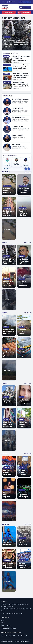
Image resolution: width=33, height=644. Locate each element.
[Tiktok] (18, 635)
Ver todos (6, 168)
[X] (26, 635)
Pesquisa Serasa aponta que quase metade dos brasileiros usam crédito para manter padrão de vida (24, 354)
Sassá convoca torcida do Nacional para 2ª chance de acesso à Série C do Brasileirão (15, 44)
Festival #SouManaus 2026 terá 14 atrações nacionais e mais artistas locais (8, 472)
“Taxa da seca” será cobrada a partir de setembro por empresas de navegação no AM (24, 213)
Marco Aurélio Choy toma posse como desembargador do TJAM (24, 191)
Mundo (4, 383)
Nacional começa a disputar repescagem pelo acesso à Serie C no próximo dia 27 (24, 565)
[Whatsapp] (22, 635)
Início (2, 620)
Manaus (5, 242)
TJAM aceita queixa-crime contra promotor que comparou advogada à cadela (24, 261)
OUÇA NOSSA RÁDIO (25, 2)
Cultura (5, 454)
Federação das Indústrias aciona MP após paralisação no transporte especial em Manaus (8, 283)
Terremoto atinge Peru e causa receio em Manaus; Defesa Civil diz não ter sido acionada (8, 402)
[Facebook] (10, 635)
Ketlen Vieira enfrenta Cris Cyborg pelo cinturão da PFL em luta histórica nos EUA (8, 565)
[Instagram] (2, 635)
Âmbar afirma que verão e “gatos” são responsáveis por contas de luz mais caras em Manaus (21, 58)
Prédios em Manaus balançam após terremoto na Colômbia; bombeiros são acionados (24, 424)
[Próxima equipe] (28, 168)
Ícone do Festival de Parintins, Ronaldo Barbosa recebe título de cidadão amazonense (23, 472)
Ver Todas (27, 172)
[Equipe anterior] (25, 168)
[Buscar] (19, 12)
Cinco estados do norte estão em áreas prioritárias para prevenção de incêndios (8, 331)
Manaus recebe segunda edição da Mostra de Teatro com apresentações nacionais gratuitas (8, 495)
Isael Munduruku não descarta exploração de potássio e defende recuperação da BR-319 (21, 75)
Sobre (3, 623)
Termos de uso (5, 625)
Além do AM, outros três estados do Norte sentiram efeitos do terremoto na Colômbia (8, 424)
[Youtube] (14, 635)
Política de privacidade (8, 628)
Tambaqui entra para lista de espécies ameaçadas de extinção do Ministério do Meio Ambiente (24, 331)
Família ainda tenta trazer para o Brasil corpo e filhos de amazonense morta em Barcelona (24, 402)
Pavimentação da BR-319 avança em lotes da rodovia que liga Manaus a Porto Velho (8, 213)
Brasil (4, 313)
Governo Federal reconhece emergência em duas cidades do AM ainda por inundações (21, 84)
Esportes (6, 524)
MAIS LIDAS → (26, 12)
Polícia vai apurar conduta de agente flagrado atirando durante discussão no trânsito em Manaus (23, 283)
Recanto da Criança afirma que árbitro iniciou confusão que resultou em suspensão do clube (24, 543)
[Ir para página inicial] (5, 7)
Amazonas (6, 172)
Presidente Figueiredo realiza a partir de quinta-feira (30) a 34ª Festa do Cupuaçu (24, 495)
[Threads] (6, 635)
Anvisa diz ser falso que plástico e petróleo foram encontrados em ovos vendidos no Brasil (8, 354)
